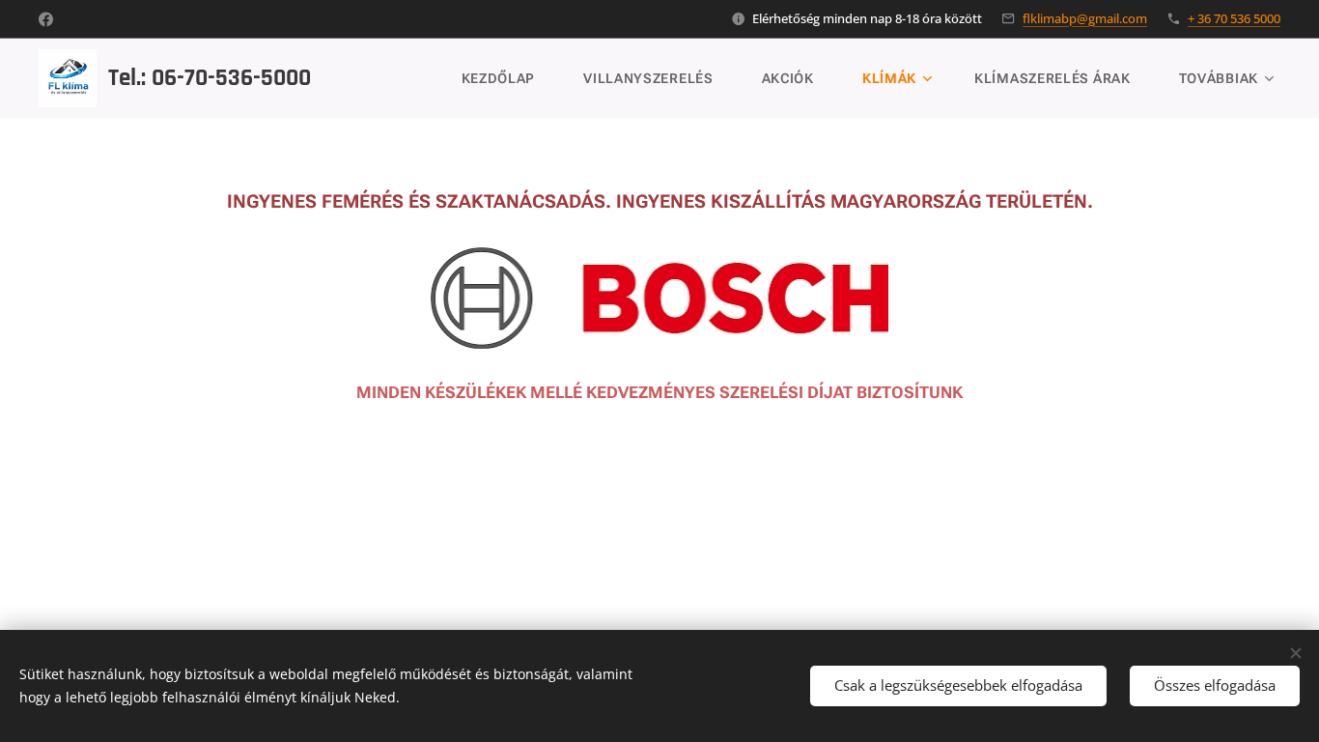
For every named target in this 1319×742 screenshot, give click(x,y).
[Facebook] (46, 19)
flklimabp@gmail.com (1085, 18)
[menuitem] (508, 78)
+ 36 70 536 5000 (1234, 18)
